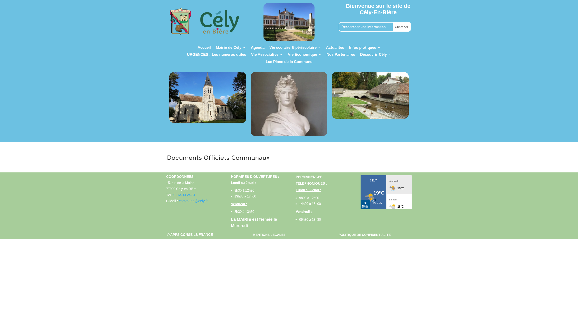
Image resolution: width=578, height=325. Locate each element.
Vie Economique (302, 55)
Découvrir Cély (373, 55)
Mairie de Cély (228, 48)
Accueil (204, 48)
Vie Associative (264, 55)
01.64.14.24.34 (184, 195)
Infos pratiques (362, 48)
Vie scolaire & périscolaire (293, 48)
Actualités (335, 48)
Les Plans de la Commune (289, 62)
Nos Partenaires (340, 55)
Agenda (257, 48)
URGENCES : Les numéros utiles (216, 55)
